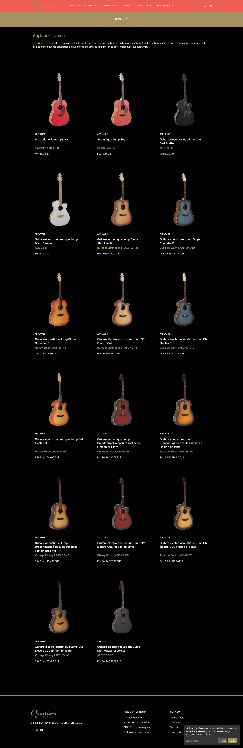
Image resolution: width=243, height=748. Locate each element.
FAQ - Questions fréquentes (138, 727)
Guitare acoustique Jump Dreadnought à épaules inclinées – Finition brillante (119, 443)
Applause (40, 134)
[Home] (43, 5)
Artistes (127, 5)
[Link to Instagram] (37, 730)
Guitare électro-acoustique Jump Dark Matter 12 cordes (118, 649)
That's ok (232, 740)
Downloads (176, 731)
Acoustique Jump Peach (113, 139)
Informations (164, 5)
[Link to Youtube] (41, 730)
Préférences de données (136, 731)
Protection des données (136, 722)
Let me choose (192, 740)
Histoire (74, 5)
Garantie (174, 727)
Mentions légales (133, 717)
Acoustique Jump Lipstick (51, 139)
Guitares (89, 5)
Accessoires (108, 5)
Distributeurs (144, 5)
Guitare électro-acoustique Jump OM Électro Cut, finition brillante (121, 545)
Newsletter (175, 722)
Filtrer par (118, 18)
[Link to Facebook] (32, 730)
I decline (222, 740)
